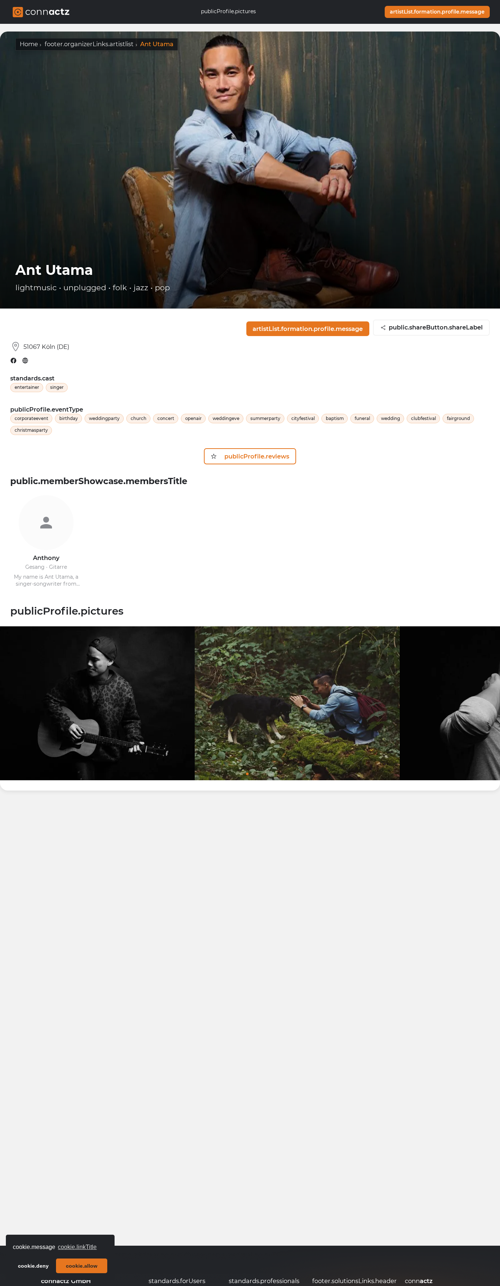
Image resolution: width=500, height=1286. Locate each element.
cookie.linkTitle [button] (77, 1247)
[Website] (25, 360)
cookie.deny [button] (33, 1266)
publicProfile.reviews (255, 456)
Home (29, 44)
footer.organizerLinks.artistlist (89, 44)
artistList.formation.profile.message (437, 11)
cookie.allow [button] (81, 1266)
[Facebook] (13, 360)
